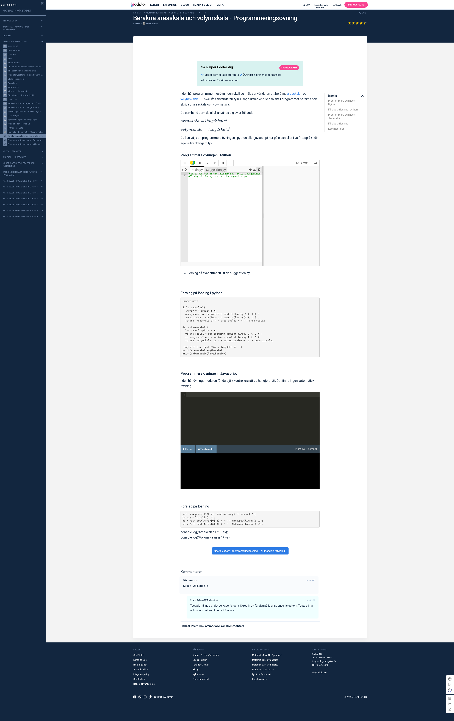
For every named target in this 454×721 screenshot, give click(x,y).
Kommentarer (336, 128)
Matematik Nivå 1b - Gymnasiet (267, 655)
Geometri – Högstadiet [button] (15, 41)
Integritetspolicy (141, 674)
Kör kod (189, 449)
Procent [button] (7, 36)
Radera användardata (144, 684)
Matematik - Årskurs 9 (263, 669)
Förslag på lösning (338, 123)
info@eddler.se (319, 672)
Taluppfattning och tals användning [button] (16, 28)
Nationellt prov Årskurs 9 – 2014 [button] (20, 187)
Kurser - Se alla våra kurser (206, 655)
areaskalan (294, 93)
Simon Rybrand (152, 24)
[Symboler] (449, 709)
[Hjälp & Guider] (450, 679)
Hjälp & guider (140, 665)
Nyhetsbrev (198, 674)
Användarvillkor (140, 669)
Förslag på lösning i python (343, 109)
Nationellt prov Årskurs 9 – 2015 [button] (20, 193)
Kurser (154, 5)
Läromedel (169, 5)
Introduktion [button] (10, 21)
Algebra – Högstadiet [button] (14, 157)
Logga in (337, 5)
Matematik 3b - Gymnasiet (265, 665)
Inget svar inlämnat (306, 449)
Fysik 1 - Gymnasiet (261, 674)
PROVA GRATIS (289, 67)
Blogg (185, 5)
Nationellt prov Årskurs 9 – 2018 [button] (20, 210)
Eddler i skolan (200, 660)
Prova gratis (356, 5)
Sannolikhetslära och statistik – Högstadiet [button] (20, 173)
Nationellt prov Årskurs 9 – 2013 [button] (20, 181)
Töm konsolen (207, 449)
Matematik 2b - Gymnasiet (265, 660)
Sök (308, 5)
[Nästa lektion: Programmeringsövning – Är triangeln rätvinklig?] (205, 12)
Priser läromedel (201, 679)
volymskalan (189, 99)
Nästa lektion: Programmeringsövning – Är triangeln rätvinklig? (250, 551)
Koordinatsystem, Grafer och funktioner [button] (19, 164)
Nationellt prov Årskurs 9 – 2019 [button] (20, 216)
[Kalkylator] (449, 698)
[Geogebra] (450, 690)
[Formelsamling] (450, 684)
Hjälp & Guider (202, 5)
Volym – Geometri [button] (12, 151)
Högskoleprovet (259, 679)
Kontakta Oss (140, 660)
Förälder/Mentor (201, 665)
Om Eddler (138, 655)
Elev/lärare (321, 6)
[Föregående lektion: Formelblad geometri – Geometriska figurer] (199, 12)
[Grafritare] (449, 704)
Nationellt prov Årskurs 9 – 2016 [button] (20, 199)
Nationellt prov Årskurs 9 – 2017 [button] (20, 205)
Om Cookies (139, 679)
